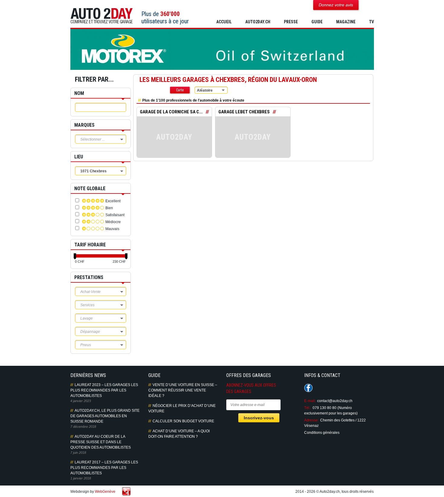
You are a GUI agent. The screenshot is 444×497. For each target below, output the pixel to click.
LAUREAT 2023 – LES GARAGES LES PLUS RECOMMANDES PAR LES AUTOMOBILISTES (104, 390)
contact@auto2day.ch (334, 401)
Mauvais (112, 229)
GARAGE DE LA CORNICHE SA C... (171, 112)
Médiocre (113, 222)
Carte (180, 90)
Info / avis (174, 141)
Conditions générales (321, 432)
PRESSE (291, 21)
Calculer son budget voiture (183, 421)
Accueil (224, 21)
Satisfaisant (114, 215)
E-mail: (310, 401)
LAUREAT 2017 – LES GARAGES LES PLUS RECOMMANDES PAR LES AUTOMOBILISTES (104, 467)
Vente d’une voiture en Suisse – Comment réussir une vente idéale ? (182, 390)
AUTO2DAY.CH (257, 21)
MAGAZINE (346, 21)
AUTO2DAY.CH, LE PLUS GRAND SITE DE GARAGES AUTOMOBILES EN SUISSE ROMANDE (105, 416)
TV (371, 21)
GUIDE (317, 21)
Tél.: (307, 408)
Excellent (113, 201)
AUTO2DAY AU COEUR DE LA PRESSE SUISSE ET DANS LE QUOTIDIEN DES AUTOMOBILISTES (100, 442)
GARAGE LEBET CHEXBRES (244, 112)
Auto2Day (101, 16)
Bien (109, 208)
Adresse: (311, 420)
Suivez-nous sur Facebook (308, 388)
